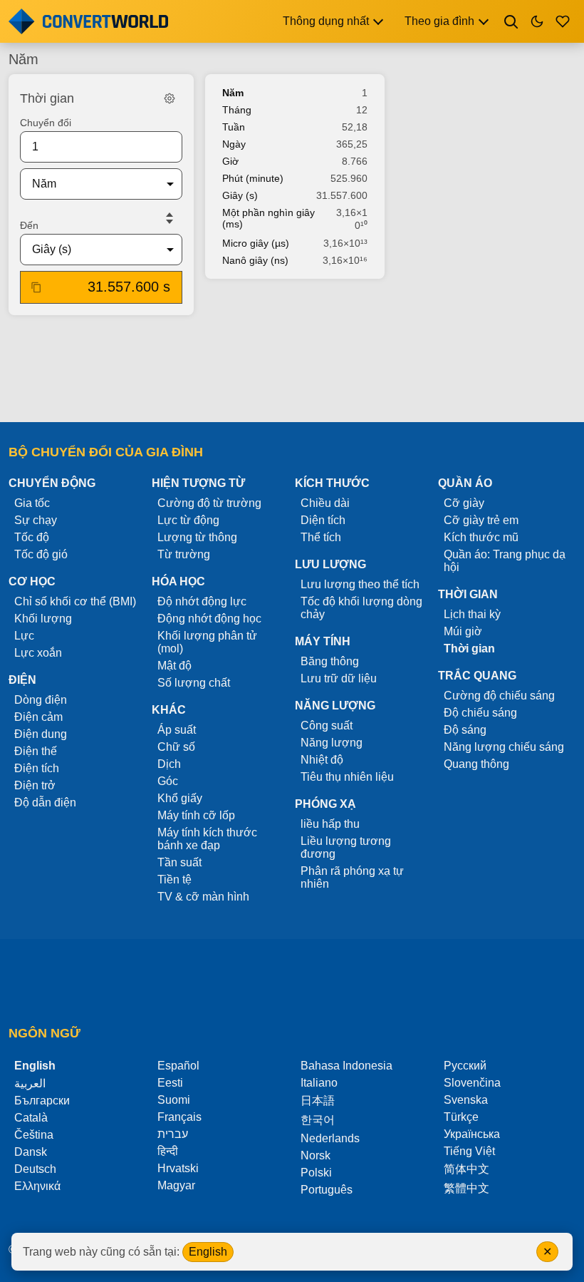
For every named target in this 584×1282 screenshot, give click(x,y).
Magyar (176, 1185)
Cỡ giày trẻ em (481, 520)
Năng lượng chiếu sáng (504, 747)
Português (327, 1190)
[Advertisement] (292, 370)
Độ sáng (465, 730)
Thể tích (321, 537)
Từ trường (183, 554)
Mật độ (174, 666)
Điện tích (36, 768)
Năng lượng (332, 743)
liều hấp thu (330, 824)
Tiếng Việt (469, 1151)
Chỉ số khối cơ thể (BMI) (75, 601)
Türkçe (461, 1117)
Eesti (170, 1083)
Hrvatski (178, 1168)
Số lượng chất (193, 683)
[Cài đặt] (169, 98)
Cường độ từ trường (209, 503)
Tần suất (179, 862)
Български (42, 1100)
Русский (465, 1066)
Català (31, 1118)
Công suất (327, 725)
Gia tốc (32, 503)
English (208, 1252)
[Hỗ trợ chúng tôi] (562, 21)
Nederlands (330, 1138)
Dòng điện (40, 700)
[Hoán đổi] (169, 218)
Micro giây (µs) (255, 243)
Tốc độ (31, 537)
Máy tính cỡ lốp (196, 815)
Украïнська (472, 1134)
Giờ (230, 161)
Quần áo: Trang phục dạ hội (504, 560)
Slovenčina (472, 1083)
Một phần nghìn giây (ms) (268, 218)
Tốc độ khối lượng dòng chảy (361, 607)
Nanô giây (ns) (255, 260)
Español (178, 1066)
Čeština (33, 1135)
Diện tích (323, 520)
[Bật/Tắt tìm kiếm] (511, 21)
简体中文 (466, 1169)
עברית (172, 1134)
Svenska (466, 1100)
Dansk (30, 1152)
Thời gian (469, 648)
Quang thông (476, 764)
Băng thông (330, 661)
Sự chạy (35, 520)
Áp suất (176, 730)
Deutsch (35, 1169)
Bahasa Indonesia (346, 1066)
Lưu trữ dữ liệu (339, 678)
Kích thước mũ (481, 537)
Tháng (236, 110)
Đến (29, 225)
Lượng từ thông (197, 537)
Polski (316, 1172)
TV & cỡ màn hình (203, 897)
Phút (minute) (252, 178)
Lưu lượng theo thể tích (360, 584)
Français (179, 1117)
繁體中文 (466, 1188)
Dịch (169, 764)
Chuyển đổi (45, 122)
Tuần (233, 127)
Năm (233, 92)
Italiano (319, 1083)
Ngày (234, 144)
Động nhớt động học (209, 618)
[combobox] (89, 184)
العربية (30, 1083)
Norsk (315, 1155)
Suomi (173, 1100)
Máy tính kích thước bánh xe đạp (207, 838)
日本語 (318, 1100)
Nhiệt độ (322, 760)
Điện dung (40, 734)
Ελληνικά (37, 1186)
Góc (167, 781)
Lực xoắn (38, 653)
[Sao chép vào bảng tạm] (36, 287)
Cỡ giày (464, 503)
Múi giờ (463, 631)
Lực (24, 636)
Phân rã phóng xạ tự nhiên (352, 877)
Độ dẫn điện (45, 802)
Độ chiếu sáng (480, 713)
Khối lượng (43, 618)
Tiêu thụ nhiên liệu (347, 777)
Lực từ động (188, 520)
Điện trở (35, 785)
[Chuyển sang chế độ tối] (537, 21)
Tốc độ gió (41, 554)
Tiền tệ (174, 879)
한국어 (318, 1120)
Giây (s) (240, 195)
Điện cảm (38, 717)
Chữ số (176, 747)
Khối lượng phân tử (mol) (207, 642)
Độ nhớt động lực (201, 601)
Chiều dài (325, 503)
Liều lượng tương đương (346, 847)
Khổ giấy (179, 798)
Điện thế (35, 751)
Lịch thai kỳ (472, 614)
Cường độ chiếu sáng (499, 695)
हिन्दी (167, 1151)
